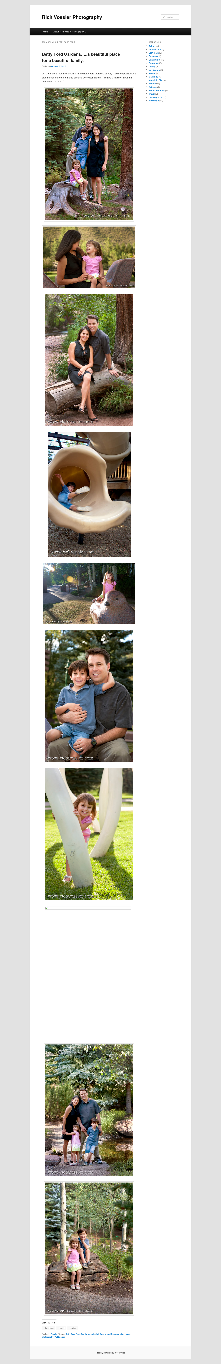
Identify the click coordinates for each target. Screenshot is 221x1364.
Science (153, 86)
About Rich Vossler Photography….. (70, 31)
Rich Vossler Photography (72, 16)
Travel (152, 93)
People (54, 1334)
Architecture (155, 49)
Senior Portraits (157, 90)
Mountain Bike (156, 80)
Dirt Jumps (154, 69)
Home (45, 31)
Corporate (154, 63)
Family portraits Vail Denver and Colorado (100, 1334)
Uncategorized (156, 97)
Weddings (154, 100)
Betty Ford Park (73, 1334)
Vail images (60, 1336)
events (152, 73)
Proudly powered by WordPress (110, 1352)
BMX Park (154, 52)
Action (152, 45)
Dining (152, 66)
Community (154, 59)
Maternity (153, 76)
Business (153, 56)
